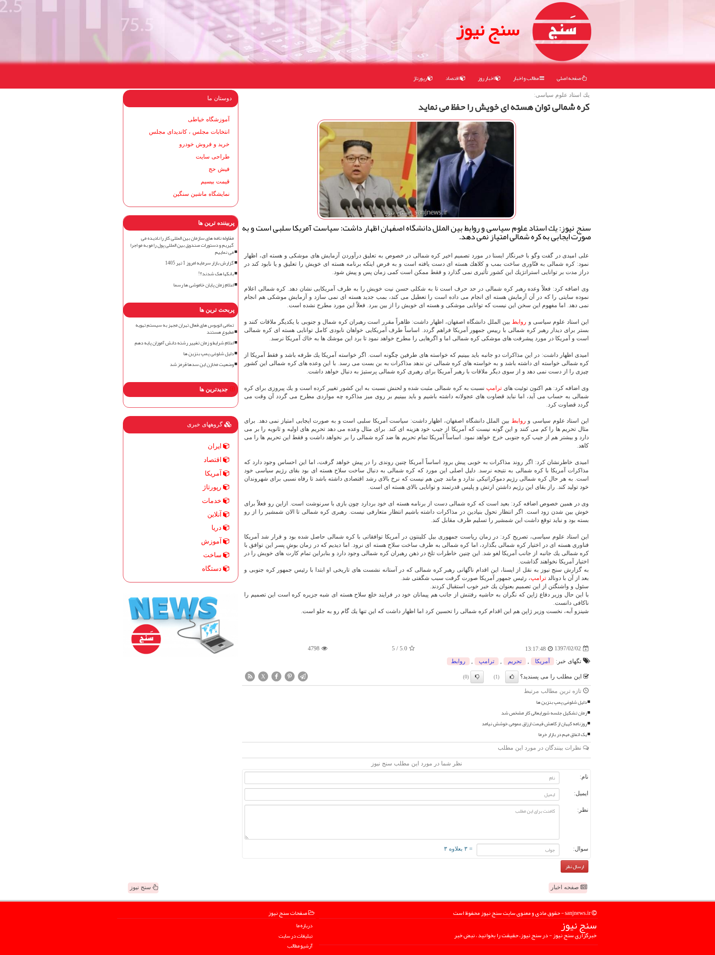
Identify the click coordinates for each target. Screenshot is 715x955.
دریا (217, 527)
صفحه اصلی (569, 78)
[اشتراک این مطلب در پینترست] (289, 676)
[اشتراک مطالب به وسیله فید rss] (250, 676)
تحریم (515, 661)
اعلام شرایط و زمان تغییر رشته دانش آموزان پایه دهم (184, 343)
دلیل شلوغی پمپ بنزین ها (561, 702)
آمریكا (542, 661)
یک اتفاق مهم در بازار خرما (562, 734)
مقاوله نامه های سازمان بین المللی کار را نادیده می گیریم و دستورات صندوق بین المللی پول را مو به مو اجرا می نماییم (182, 245)
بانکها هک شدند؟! (216, 274)
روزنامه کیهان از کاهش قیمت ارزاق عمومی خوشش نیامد (534, 724)
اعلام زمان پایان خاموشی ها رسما (203, 285)
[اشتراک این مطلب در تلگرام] (303, 676)
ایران (215, 446)
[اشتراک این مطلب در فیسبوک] (276, 676)
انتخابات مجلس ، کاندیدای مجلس (189, 132)
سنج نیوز (488, 29)
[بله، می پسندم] (511, 677)
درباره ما (304, 926)
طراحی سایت (213, 157)
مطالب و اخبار (526, 78)
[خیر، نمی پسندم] (477, 677)
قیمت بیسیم (215, 181)
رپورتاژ (420, 78)
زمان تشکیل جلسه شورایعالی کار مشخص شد (544, 713)
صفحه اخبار (566, 887)
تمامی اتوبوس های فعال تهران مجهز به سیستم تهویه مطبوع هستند (184, 328)
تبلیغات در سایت (295, 936)
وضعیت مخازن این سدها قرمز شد (202, 364)
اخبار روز (486, 78)
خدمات (212, 500)
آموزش (212, 541)
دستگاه (212, 568)
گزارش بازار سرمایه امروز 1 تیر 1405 (199, 263)
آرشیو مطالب (299, 946)
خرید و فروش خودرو (204, 144)
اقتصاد (452, 78)
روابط (519, 322)
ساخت (213, 554)
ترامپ (494, 388)
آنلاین (215, 514)
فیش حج (219, 169)
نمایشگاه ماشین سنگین (201, 194)
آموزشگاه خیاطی (209, 119)
